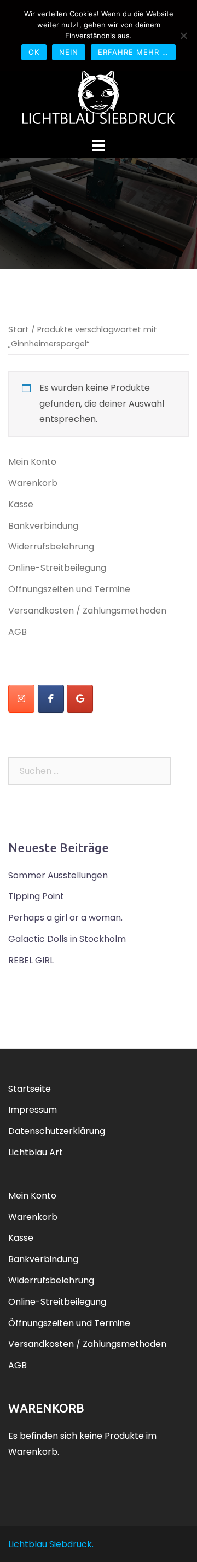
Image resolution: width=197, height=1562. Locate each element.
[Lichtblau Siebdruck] (98, 95)
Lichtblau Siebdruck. (51, 1544)
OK (33, 52)
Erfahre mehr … (133, 52)
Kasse (20, 504)
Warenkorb (32, 483)
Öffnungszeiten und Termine (69, 589)
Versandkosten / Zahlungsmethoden (87, 610)
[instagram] (21, 699)
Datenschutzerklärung (56, 1131)
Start (18, 329)
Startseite (29, 1089)
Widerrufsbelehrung (51, 546)
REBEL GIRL (31, 960)
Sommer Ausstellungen (58, 875)
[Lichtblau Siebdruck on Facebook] (51, 699)
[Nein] (183, 35)
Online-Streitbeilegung (57, 568)
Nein (68, 52)
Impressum (32, 1109)
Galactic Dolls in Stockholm (67, 939)
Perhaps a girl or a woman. (65, 917)
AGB (17, 632)
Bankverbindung (43, 525)
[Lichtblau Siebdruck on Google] (80, 699)
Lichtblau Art (35, 1152)
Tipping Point (36, 896)
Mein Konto (32, 461)
